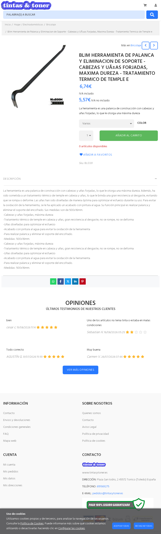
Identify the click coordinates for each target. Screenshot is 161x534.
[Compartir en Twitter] (68, 281)
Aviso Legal (89, 427)
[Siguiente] (154, 45)
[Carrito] (145, 5)
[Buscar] (152, 14)
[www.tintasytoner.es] (26, 5)
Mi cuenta (9, 464)
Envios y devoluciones (16, 420)
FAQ (6, 434)
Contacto (9, 413)
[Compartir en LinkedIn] (75, 281)
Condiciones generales (17, 427)
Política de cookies (93, 441)
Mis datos (9, 478)
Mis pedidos (10, 471)
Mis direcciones (12, 485)
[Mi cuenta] (156, 5)
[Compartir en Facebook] (60, 281)
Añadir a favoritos (97, 154)
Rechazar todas (143, 526)
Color (141, 123)
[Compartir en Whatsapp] (53, 281)
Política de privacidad (95, 434)
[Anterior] (145, 45)
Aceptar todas (121, 526)
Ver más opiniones (80, 370)
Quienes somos (91, 413)
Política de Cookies (32, 523)
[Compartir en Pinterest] (82, 281)
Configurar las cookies (71, 528)
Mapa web (9, 441)
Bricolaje (136, 45)
